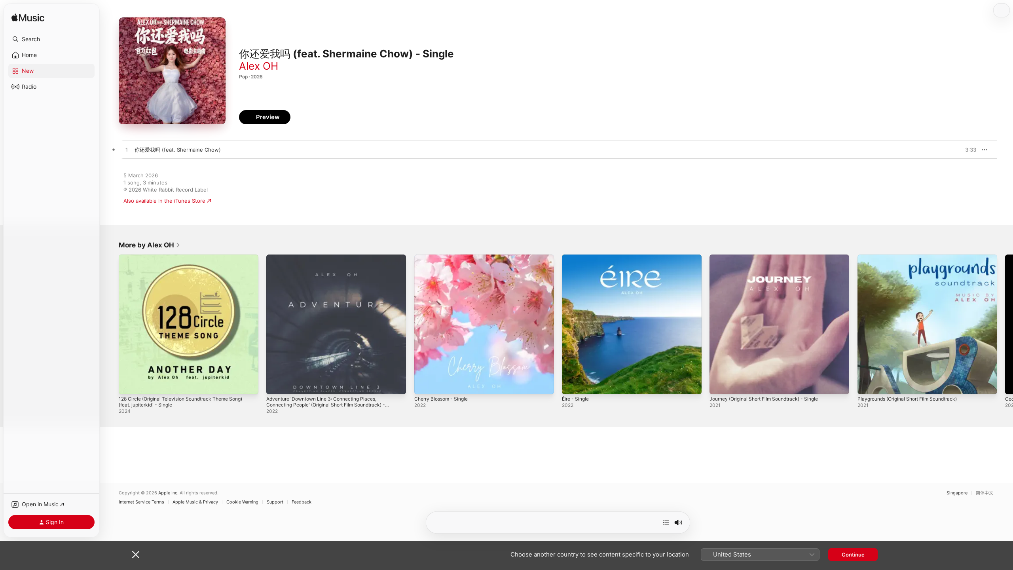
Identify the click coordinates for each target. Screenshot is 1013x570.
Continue (853, 554)
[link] (149, 245)
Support (275, 502)
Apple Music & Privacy (195, 502)
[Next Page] (1005, 324)
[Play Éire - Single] (572, 384)
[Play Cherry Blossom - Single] (424, 384)
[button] (51, 39)
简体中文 (984, 493)
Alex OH (258, 66)
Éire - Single (577, 258)
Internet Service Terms (141, 502)
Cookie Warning (242, 502)
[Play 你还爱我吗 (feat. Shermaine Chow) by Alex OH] (127, 150)
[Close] (135, 554)
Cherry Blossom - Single (444, 258)
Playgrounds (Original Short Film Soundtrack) (912, 258)
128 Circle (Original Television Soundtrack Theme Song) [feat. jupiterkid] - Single (187, 261)
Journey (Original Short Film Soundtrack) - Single (770, 258)
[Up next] (666, 522)
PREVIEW (967, 149)
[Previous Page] (110, 324)
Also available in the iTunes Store (164, 201)
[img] (27, 18)
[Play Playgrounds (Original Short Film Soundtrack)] (867, 384)
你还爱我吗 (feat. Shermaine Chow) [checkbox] (178, 149)
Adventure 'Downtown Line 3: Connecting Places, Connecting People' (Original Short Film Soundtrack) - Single (332, 264)
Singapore (957, 493)
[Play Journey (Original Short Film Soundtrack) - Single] (719, 384)
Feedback (301, 502)
